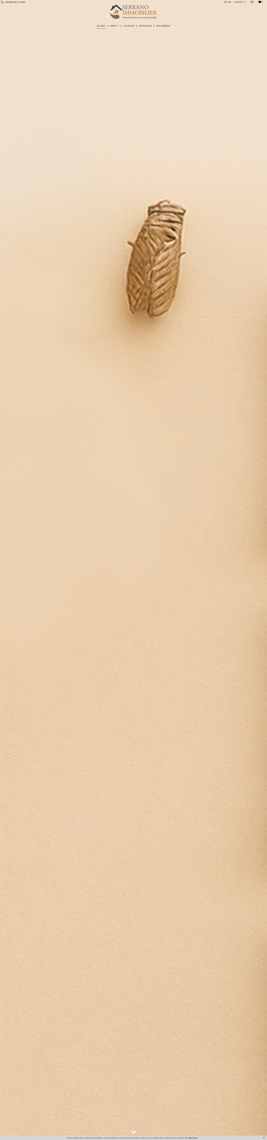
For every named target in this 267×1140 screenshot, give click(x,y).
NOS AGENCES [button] (163, 26)
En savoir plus (191, 1138)
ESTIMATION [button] (145, 26)
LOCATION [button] (129, 26)
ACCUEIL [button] (101, 26)
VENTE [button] (113, 26)
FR (225, 2)
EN (229, 2)
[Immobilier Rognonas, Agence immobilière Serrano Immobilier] (133, 11)
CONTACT (239, 2)
